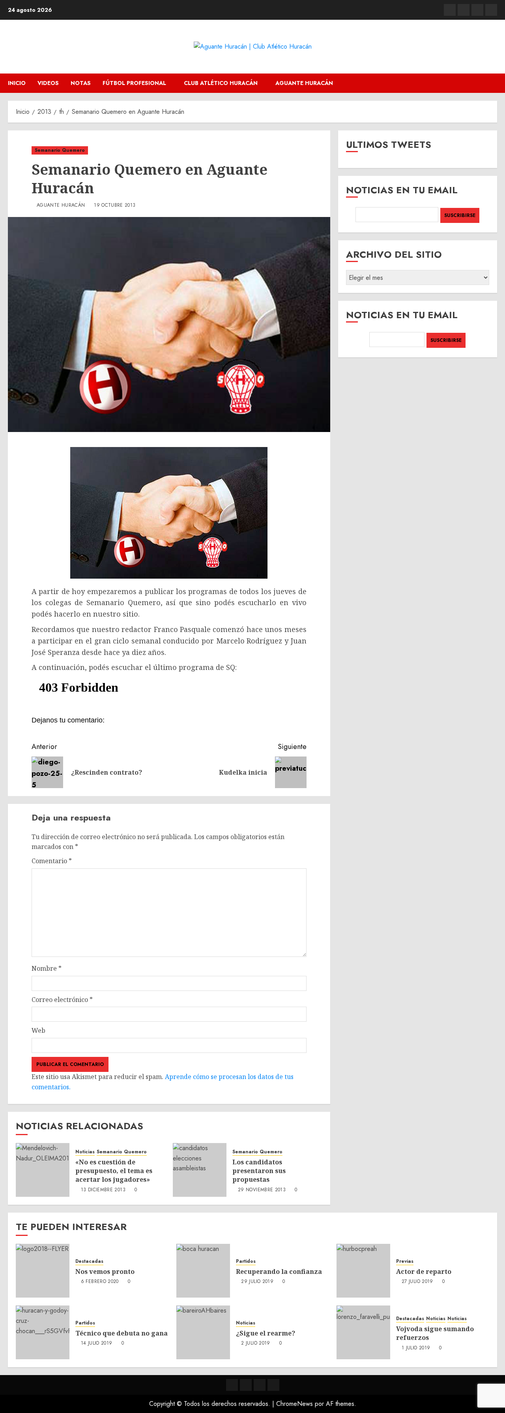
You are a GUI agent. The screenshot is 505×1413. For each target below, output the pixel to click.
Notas (81, 83)
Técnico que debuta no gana (121, 1333)
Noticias (85, 1152)
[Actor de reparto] (363, 1271)
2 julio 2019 (255, 1343)
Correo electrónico (62, 999)
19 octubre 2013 (114, 205)
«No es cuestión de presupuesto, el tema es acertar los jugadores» (113, 1171)
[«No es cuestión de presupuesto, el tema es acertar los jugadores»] (42, 1170)
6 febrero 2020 (100, 1282)
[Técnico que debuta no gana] (42, 1332)
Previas (404, 1261)
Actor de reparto (423, 1271)
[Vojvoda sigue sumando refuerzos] (363, 1332)
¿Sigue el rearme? (265, 1333)
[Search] (492, 83)
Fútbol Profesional (134, 83)
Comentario (52, 860)
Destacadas (89, 1261)
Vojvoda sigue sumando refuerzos (435, 1333)
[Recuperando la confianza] (203, 1271)
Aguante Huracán (304, 83)
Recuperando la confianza (279, 1271)
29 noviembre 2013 (262, 1190)
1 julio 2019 (416, 1348)
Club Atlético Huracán (221, 83)
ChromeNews (294, 1403)
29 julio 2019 (257, 1282)
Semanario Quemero (60, 150)
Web (38, 1030)
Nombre (47, 968)
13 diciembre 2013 (103, 1190)
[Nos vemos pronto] (42, 1271)
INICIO (17, 83)
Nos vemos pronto (105, 1271)
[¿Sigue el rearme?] (203, 1332)
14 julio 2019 (96, 1343)
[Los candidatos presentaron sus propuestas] (199, 1170)
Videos (48, 83)
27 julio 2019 (417, 1282)
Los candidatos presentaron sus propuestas (259, 1171)
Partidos (246, 1261)
